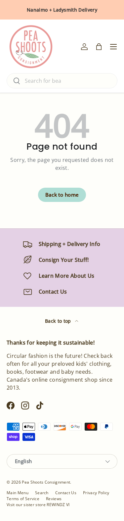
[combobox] (62, 80)
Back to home (62, 194)
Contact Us (65, 493)
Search (42, 493)
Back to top (58, 321)
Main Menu (17, 493)
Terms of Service (23, 498)
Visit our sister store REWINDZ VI (38, 504)
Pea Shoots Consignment (46, 482)
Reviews (54, 498)
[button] (99, 46)
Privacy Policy (96, 493)
